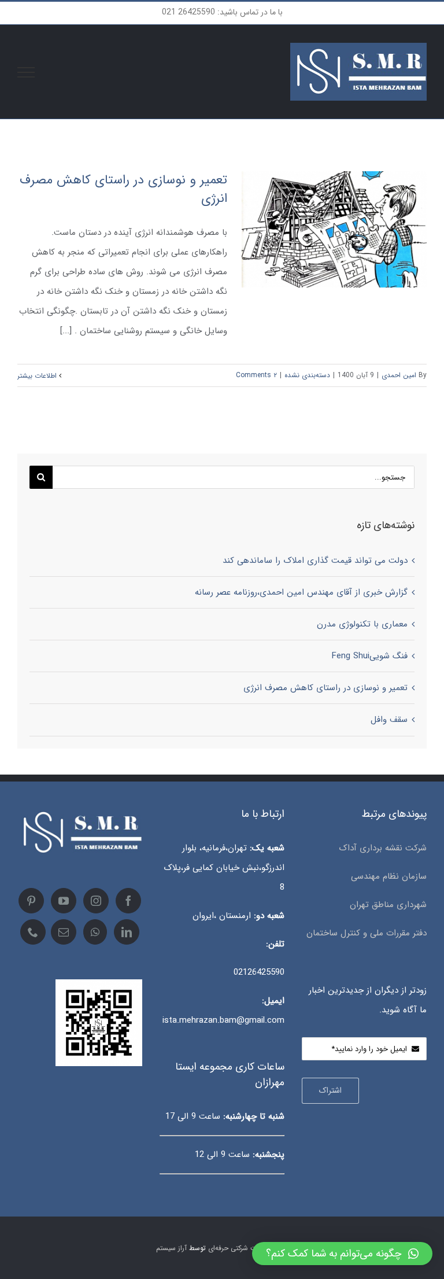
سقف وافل (389, 720)
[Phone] (33, 932)
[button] (342, 1253)
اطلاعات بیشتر (38, 375)
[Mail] (63, 932)
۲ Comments (256, 375)
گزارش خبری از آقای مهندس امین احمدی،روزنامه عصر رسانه (301, 592)
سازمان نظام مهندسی (387, 876)
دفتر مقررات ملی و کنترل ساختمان (366, 933)
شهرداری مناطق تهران (388, 905)
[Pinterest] (31, 900)
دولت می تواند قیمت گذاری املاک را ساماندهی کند (315, 560)
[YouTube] (63, 900)
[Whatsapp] (95, 932)
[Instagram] (96, 900)
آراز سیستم (171, 1248)
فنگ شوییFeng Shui (370, 656)
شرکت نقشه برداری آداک (383, 848)
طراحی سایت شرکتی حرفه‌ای (248, 1248)
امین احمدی (399, 375)
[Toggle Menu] (26, 72)
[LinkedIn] (126, 932)
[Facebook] (128, 900)
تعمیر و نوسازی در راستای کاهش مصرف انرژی (123, 189)
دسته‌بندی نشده (307, 375)
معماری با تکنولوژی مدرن (362, 624)
